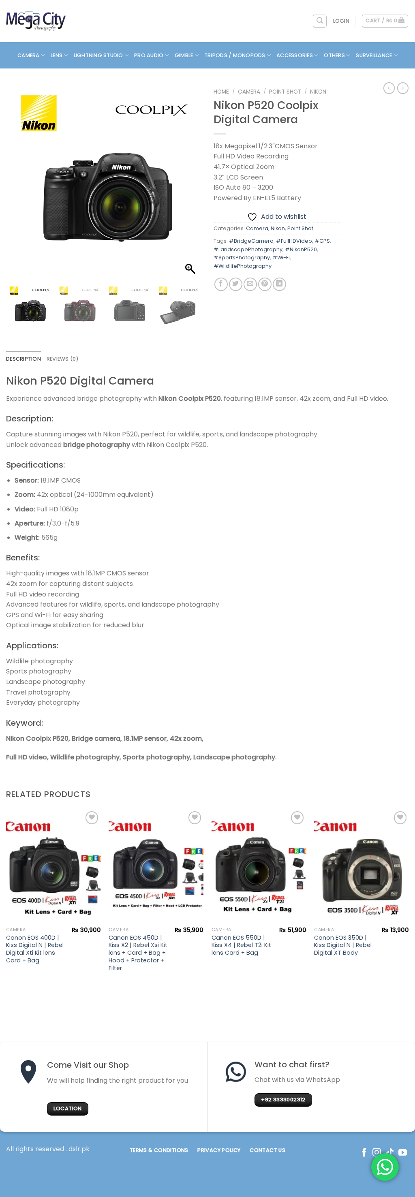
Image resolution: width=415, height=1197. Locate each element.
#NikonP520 (301, 249)
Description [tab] (23, 358)
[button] (191, 186)
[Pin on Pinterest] (265, 284)
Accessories (294, 55)
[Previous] (6, 898)
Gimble (184, 55)
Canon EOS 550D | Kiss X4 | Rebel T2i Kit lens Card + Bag (241, 945)
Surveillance (374, 55)
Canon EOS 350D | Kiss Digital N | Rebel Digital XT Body (343, 945)
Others (334, 55)
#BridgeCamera (251, 240)
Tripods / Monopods (234, 55)
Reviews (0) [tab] (63, 358)
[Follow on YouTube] (402, 1153)
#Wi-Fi (281, 257)
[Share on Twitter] (235, 284)
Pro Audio (148, 55)
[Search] (320, 21)
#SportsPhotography (242, 257)
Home (221, 92)
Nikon (318, 92)
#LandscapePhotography (248, 249)
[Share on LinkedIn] (279, 284)
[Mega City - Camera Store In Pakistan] (36, 21)
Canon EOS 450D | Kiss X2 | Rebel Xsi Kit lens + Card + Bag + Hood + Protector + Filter (138, 953)
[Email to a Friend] (250, 284)
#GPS (322, 240)
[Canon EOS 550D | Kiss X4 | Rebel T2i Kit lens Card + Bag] (259, 866)
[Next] (408, 898)
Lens (56, 55)
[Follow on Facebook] (364, 1153)
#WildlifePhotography (243, 266)
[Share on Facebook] (221, 284)
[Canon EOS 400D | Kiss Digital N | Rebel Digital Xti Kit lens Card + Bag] (53, 866)
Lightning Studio (98, 55)
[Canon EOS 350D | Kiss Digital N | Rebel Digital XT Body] (361, 866)
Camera (28, 55)
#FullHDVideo (294, 240)
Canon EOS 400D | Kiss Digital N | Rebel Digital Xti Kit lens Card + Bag (35, 949)
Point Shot (285, 92)
